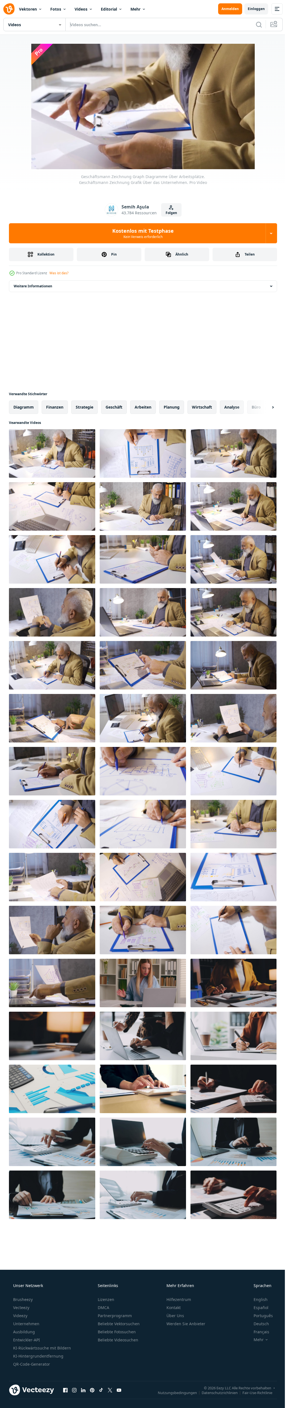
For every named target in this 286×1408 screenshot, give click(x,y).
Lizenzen (105, 1299)
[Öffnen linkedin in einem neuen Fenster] (83, 1390)
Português (259, 1315)
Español (257, 1307)
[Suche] (254, 24)
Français (258, 1331)
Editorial (109, 9)
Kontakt (173, 1307)
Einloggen (252, 8)
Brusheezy (22, 1299)
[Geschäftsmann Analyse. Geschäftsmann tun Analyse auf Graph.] (233, 665)
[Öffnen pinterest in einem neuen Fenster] (92, 1390)
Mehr (135, 9)
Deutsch (257, 1323)
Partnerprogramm (114, 1315)
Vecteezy (21, 1307)
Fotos (55, 9)
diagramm (23, 407)
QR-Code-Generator (31, 1364)
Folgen (169, 212)
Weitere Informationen (33, 286)
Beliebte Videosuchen (117, 1340)
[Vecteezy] (9, 8)
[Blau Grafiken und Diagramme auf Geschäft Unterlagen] (52, 1089)
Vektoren (28, 9)
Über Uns (174, 1315)
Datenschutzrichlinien (215, 1392)
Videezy (20, 1315)
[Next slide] (264, 407)
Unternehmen (26, 1323)
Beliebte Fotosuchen (116, 1331)
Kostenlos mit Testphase (141, 233)
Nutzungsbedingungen (173, 1392)
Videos (81, 9)
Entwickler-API (26, 1340)
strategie (84, 407)
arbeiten (143, 407)
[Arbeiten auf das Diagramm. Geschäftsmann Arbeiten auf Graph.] (233, 612)
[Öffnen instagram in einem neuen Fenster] (74, 1390)
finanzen (54, 407)
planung (172, 407)
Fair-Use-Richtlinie (253, 1392)
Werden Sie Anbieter (185, 1323)
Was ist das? (58, 273)
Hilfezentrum (178, 1299)
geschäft (114, 407)
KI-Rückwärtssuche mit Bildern (41, 1348)
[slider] (147, 157)
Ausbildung (23, 1331)
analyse (231, 407)
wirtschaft (202, 407)
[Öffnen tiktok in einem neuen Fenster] (101, 1390)
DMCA (103, 1307)
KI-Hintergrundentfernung (38, 1356)
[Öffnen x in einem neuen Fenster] (110, 1390)
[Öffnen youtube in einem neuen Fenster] (119, 1390)
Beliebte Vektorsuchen (118, 1323)
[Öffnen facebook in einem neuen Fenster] (65, 1390)
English (257, 1299)
